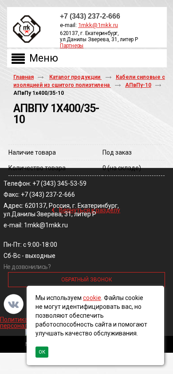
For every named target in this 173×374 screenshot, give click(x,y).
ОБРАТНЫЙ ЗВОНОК (86, 280)
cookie (92, 297)
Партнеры (71, 46)
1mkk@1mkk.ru (98, 25)
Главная (23, 77)
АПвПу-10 (138, 85)
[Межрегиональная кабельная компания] (25, 29)
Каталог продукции (75, 77)
